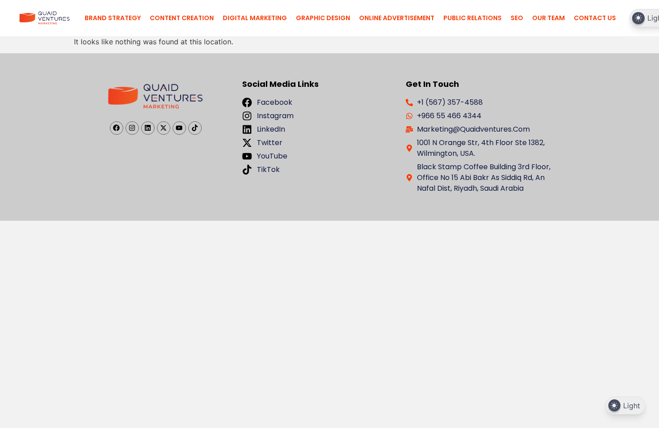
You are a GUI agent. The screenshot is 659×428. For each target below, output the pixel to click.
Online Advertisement (396, 17)
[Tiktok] (195, 128)
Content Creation (182, 17)
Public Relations (472, 17)
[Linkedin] (148, 128)
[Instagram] (132, 128)
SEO (517, 17)
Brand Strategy (113, 17)
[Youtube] (179, 128)
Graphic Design (323, 17)
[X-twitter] (163, 128)
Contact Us (595, 17)
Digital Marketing (255, 17)
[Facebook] (116, 128)
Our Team (548, 17)
